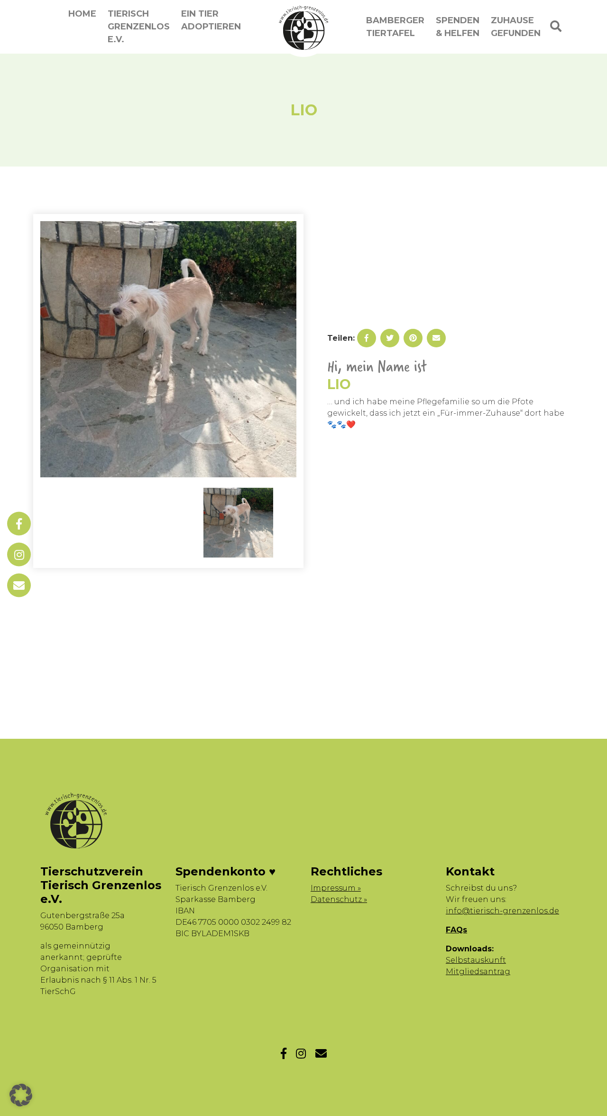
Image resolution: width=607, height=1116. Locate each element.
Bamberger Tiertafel (395, 26)
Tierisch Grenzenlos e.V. (139, 27)
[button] (21, 1095)
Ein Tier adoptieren (211, 20)
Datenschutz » (339, 899)
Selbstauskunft (476, 960)
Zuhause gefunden (516, 26)
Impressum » (336, 888)
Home (82, 14)
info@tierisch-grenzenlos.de (502, 910)
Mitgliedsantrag (478, 971)
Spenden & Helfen (457, 26)
